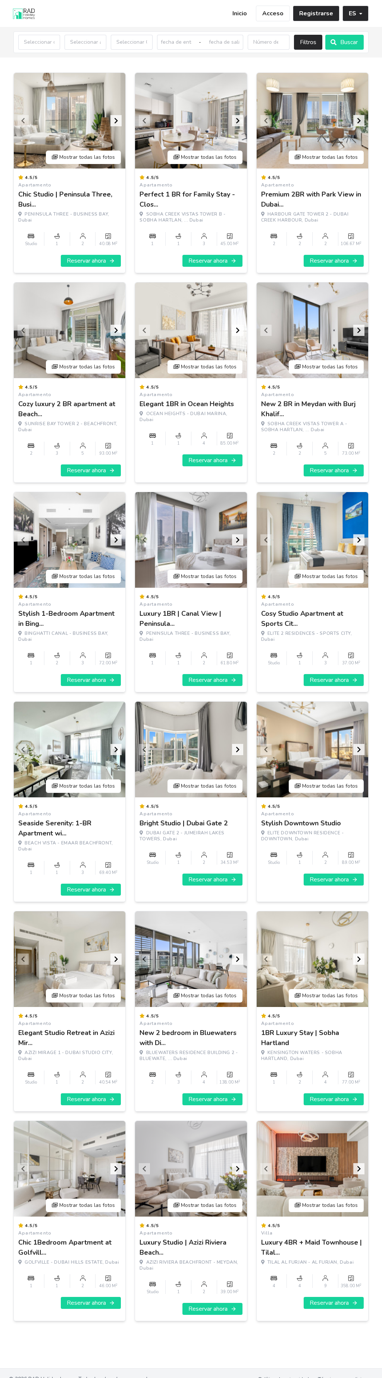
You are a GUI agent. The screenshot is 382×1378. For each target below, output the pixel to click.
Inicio (239, 13)
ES (352, 13)
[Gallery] (69, 121)
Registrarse (316, 13)
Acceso (273, 13)
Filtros (308, 42)
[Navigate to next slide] (116, 120)
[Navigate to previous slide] (23, 120)
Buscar (349, 42)
